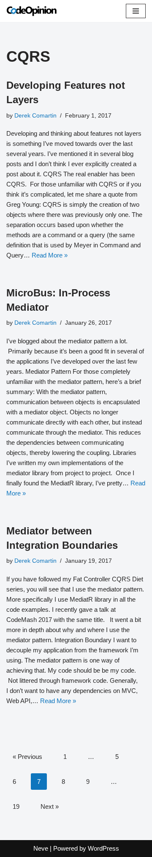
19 (16, 806)
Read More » (50, 255)
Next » (50, 806)
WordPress (103, 848)
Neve (40, 848)
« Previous (27, 756)
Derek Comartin (35, 115)
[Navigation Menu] (136, 11)
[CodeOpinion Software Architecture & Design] (31, 11)
